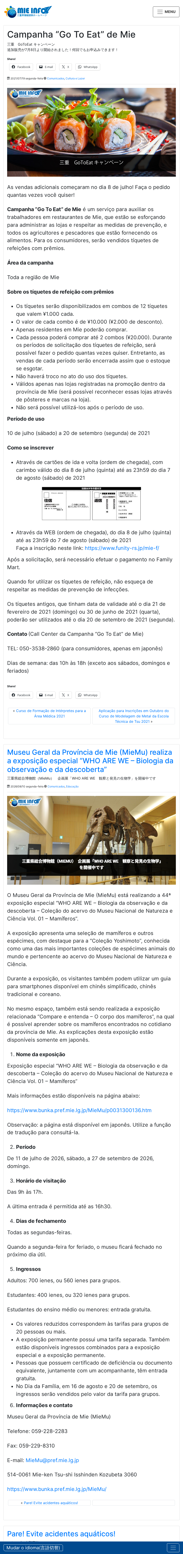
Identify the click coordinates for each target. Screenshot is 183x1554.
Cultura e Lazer (75, 78)
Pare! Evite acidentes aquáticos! (51, 1503)
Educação (72, 786)
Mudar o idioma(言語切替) (33, 1547)
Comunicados (55, 78)
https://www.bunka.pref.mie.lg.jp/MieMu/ (56, 1489)
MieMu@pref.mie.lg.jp (52, 1460)
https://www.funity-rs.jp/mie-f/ (122, 548)
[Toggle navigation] (173, 1547)
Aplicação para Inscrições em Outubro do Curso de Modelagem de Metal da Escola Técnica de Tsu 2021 (134, 716)
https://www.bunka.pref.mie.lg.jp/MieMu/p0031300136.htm (79, 1110)
